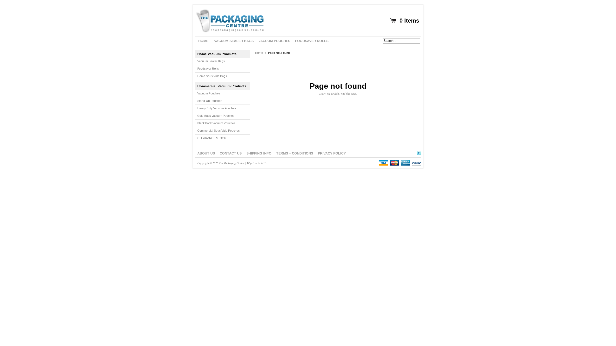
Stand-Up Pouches (209, 101)
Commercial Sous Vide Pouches (218, 130)
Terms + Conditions (294, 153)
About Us (206, 153)
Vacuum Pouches (208, 93)
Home (259, 53)
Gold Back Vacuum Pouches (215, 115)
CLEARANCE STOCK (211, 138)
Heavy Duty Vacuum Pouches (216, 108)
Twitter (419, 152)
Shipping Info (258, 153)
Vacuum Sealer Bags (211, 61)
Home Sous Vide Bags (212, 76)
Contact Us (231, 153)
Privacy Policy (332, 153)
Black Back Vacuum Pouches (216, 123)
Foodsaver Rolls (208, 68)
